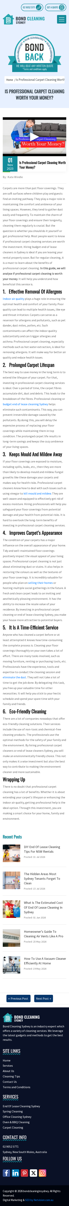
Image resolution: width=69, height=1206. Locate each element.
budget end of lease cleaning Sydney (25, 404)
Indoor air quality (13, 299)
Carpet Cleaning (13, 1127)
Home (9, 80)
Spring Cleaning (13, 1111)
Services (8, 1065)
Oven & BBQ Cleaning (16, 1122)
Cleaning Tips (11, 1076)
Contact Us (10, 1082)
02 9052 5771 (29, 7)
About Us (8, 1071)
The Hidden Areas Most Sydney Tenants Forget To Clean (42, 878)
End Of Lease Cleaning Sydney (21, 1106)
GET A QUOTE (52, 7)
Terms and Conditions (16, 1087)
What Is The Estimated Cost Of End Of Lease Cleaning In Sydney (43, 907)
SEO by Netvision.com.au (39, 1200)
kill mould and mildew (37, 493)
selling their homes (40, 583)
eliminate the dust (14, 677)
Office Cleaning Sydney (17, 1117)
